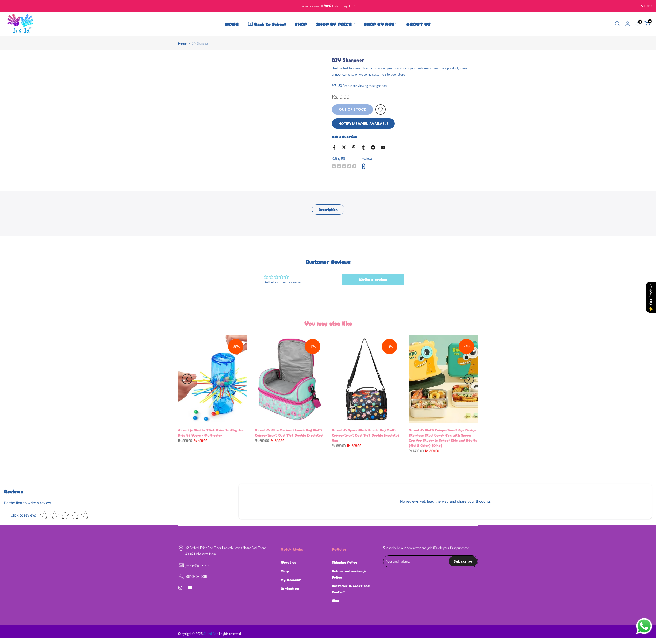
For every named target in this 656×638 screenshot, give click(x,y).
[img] (344, 167)
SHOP (301, 24)
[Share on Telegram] (373, 147)
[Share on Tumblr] (363, 147)
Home (182, 43)
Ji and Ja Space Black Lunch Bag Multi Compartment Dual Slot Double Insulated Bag (365, 435)
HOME (232, 24)
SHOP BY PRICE (334, 24)
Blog (335, 600)
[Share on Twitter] (344, 147)
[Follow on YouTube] (190, 588)
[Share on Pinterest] (353, 147)
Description (328, 209)
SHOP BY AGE (379, 24)
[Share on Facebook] (334, 147)
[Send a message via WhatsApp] (644, 626)
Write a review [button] (373, 279)
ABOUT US (418, 24)
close (10, 5)
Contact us (290, 588)
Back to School (270, 24)
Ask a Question (344, 136)
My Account (291, 579)
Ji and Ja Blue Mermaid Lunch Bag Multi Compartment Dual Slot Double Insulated (289, 432)
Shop (285, 570)
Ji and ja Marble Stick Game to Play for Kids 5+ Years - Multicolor (211, 432)
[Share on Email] (383, 147)
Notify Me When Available (363, 123)
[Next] (469, 379)
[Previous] (187, 379)
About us (288, 562)
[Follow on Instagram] (180, 588)
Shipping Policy (344, 562)
